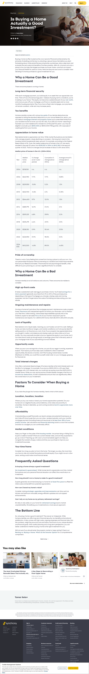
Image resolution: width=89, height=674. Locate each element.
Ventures (14, 630)
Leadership (14, 627)
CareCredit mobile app (60, 647)
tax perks (44, 115)
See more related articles (76, 583)
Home (56, 645)
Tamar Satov (19, 33)
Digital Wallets (44, 636)
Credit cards (29, 627)
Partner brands (29, 649)
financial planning (47, 422)
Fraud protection (73, 658)
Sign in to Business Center (46, 645)
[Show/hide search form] (75, 3)
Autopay (57, 640)
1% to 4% (38, 315)
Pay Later (28, 632)
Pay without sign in (59, 627)
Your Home (18, 50)
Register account (58, 628)
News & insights (6, 628)
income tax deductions (23, 374)
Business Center (29, 636)
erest (35, 119)
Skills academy (15, 632)
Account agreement (74, 636)
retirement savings (49, 503)
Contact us (43, 625)
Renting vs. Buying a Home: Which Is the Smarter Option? (36, 532)
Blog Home (13, 13)
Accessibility (72, 645)
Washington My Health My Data (76, 649)
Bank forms (72, 632)
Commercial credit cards (46, 651)
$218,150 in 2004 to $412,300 (49, 145)
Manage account (58, 625)
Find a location (29, 651)
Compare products (74, 628)
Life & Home (21, 13)
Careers (5, 630)
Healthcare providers (59, 649)
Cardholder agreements (75, 652)
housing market (45, 433)
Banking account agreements (76, 654)
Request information (45, 658)
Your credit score (58, 634)
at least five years (57, 482)
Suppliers (14, 628)
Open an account (73, 627)
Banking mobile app (45, 628)
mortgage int (28, 119)
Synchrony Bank (29, 628)
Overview (43, 647)
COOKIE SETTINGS (62, 668)
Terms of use (72, 656)
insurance (23, 311)
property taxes (45, 119)
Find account (44, 627)
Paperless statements (59, 632)
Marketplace (29, 645)
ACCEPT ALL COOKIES (73, 668)
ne (67, 100)
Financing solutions (45, 649)
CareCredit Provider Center (32, 638)
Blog (42, 634)
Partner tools (44, 652)
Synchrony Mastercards (31, 630)
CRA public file (73, 662)
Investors (5, 632)
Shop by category (30, 652)
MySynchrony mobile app (46, 630)
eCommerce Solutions (45, 656)
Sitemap (14, 634)
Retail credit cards (59, 630)
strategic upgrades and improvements (41, 491)
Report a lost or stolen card (60, 638)
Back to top (44, 539)
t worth (70, 100)
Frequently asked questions (47, 632)
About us (5, 627)
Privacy (71, 647)
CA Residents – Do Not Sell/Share (77, 651)
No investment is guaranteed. (26, 470)
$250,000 (35, 126)
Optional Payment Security (60, 636)
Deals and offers (29, 647)
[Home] (8, 3)
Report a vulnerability (74, 660)
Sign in (71, 625)
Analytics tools (44, 654)
